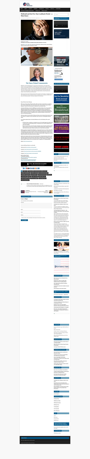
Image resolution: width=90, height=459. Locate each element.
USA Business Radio (43, 178)
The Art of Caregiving (34, 178)
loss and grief (24, 176)
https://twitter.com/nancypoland (31, 147)
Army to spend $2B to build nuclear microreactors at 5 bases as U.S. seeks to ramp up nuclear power (61, 358)
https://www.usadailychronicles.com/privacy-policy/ (28, 440)
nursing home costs (42, 176)
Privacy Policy (44, 10)
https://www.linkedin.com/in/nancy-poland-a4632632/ (32, 151)
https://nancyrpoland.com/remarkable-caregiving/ (29, 157)
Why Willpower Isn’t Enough (58, 190)
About (26, 8)
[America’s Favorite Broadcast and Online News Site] (61, 273)
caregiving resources (37, 171)
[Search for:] (61, 14)
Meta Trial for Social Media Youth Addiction (61, 369)
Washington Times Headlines (60, 349)
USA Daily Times (58, 367)
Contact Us (38, 10)
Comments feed (56, 418)
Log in (55, 415)
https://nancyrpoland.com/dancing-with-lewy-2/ (28, 159)
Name (22, 209)
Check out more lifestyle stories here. (28, 160)
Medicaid (29, 176)
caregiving (30, 171)
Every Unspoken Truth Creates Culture (60, 288)
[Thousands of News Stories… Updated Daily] (61, 294)
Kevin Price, (26, 44)
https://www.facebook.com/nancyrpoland (31, 149)
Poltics (47, 8)
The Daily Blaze (58, 339)
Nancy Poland (34, 176)
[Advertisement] (45, 451)
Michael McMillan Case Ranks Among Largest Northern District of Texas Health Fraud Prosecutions (61, 387)
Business (35, 8)
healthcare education (42, 174)
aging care (25, 171)
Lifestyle (52, 8)
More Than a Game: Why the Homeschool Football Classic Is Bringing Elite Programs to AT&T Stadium (61, 309)
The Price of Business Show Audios (27, 10)
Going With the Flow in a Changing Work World (61, 233)
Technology (41, 8)
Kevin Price (49, 174)
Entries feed (55, 417)
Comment (22, 202)
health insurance (34, 174)
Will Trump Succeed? (57, 329)
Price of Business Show (25, 178)
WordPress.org (56, 420)
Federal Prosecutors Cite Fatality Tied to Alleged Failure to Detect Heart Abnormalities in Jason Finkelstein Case (61, 384)
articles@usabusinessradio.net (60, 156)
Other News (58, 8)
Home (22, 8)
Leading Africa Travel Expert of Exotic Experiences (61, 188)
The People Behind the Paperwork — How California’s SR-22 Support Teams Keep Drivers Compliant (61, 211)
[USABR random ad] (37, 165)
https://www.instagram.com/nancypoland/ (31, 153)
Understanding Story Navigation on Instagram (61, 307)
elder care (45, 171)
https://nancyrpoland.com (28, 141)
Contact (30, 8)
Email (22, 212)
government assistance (25, 174)
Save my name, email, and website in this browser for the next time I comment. (33, 217)
